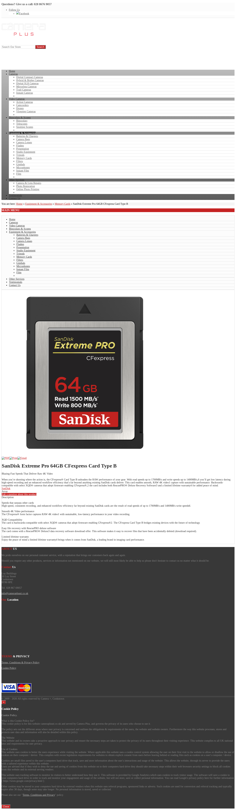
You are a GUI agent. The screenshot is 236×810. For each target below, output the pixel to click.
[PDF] (5, 458)
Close (6, 806)
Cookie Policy (8, 668)
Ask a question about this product (19, 494)
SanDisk (6, 488)
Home (19, 203)
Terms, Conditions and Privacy (39, 795)
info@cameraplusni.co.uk (14, 593)
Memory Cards (62, 203)
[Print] (13, 458)
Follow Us (14, 9)
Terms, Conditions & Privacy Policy (20, 662)
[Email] (22, 458)
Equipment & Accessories (38, 203)
